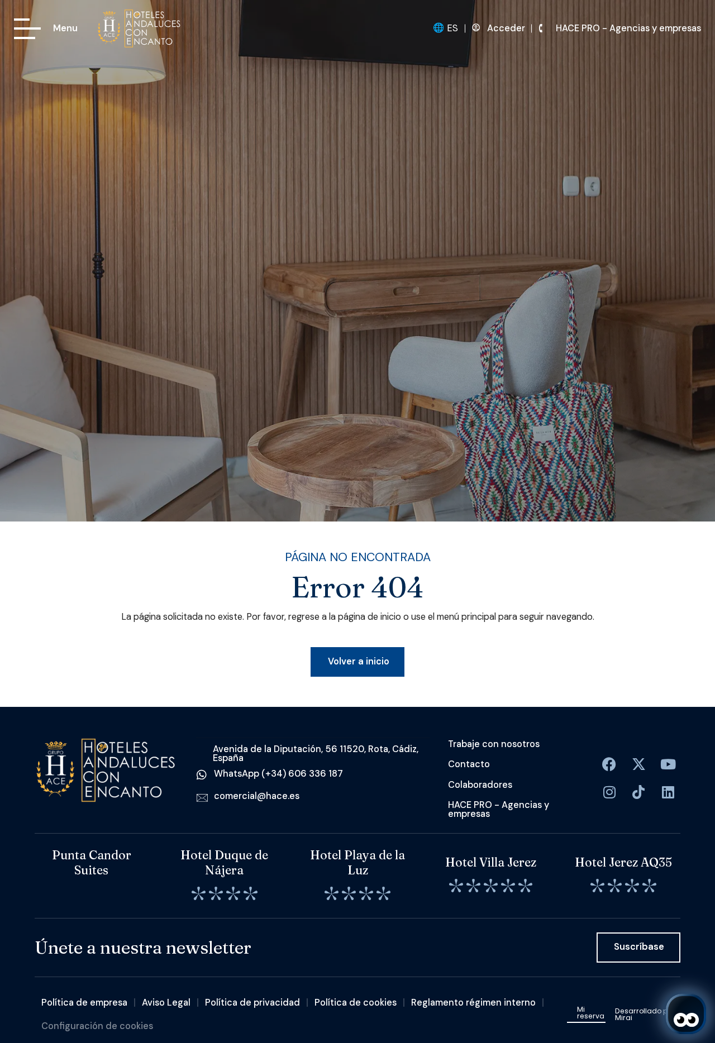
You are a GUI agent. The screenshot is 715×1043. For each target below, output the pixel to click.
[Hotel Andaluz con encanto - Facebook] (609, 764)
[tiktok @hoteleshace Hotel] (638, 792)
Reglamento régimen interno (473, 1002)
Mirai (623, 1017)
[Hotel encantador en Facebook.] (638, 764)
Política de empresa (84, 1002)
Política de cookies (355, 1002)
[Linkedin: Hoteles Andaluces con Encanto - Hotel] (668, 792)
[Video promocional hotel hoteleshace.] (668, 764)
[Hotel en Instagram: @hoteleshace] (609, 792)
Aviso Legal (166, 1002)
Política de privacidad (252, 1002)
